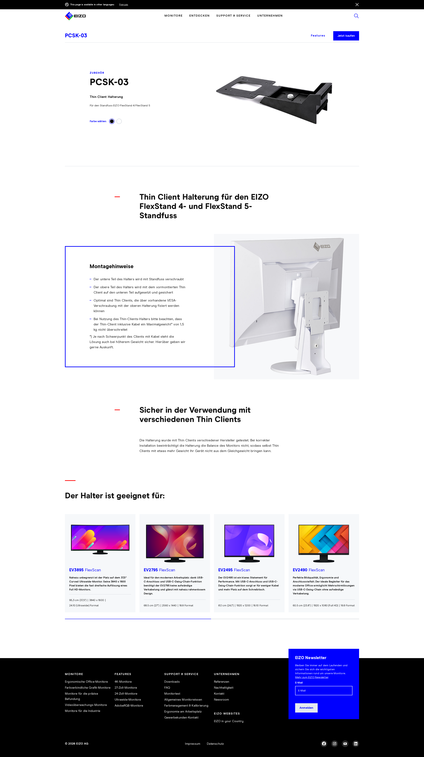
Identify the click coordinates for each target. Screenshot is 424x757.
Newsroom (221, 699)
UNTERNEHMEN (270, 15)
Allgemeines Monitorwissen (183, 699)
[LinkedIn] (355, 743)
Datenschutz (215, 743)
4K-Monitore (123, 681)
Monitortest (172, 693)
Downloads (172, 681)
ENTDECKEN (199, 15)
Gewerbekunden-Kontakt (181, 717)
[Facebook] (324, 743)
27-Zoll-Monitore (126, 687)
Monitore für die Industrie (82, 711)
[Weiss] (119, 121)
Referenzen (221, 681)
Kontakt (219, 693)
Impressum (192, 743)
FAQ (167, 687)
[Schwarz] (111, 121)
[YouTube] (345, 743)
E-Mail (299, 682)
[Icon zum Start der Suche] (356, 16)
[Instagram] (334, 743)
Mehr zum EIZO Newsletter (311, 677)
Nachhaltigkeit (223, 687)
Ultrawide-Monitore (128, 699)
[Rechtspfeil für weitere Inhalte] (358, 569)
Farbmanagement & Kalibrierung (186, 705)
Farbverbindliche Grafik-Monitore (87, 687)
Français (123, 4)
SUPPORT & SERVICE (233, 15)
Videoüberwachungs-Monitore (86, 705)
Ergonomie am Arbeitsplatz (183, 711)
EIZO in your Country (228, 721)
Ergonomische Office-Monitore (86, 681)
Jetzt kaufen (346, 35)
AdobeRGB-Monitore (129, 705)
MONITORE (173, 15)
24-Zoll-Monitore (126, 693)
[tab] (320, 38)
